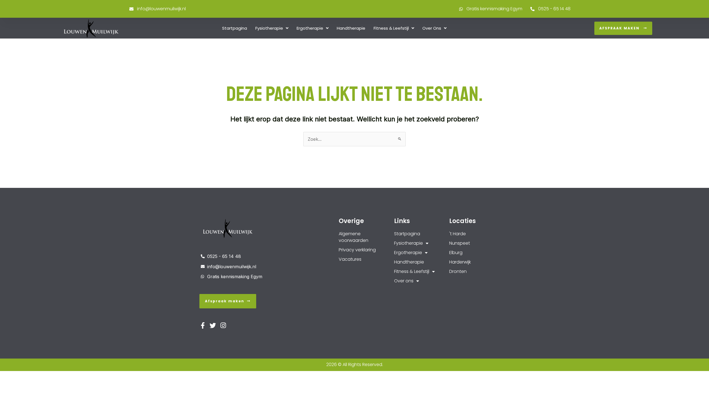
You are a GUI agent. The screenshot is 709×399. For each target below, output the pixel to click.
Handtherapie (351, 28)
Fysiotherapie (269, 28)
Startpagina (234, 28)
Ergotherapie (310, 28)
